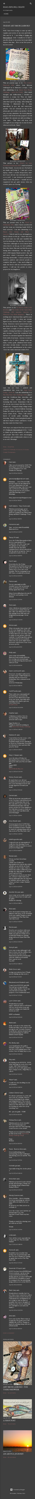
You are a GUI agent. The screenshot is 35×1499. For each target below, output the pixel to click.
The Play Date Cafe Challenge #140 (15, 395)
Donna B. (12, 1250)
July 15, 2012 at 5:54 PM (15, 1114)
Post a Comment (8, 1333)
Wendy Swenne (14, 1195)
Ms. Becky (12, 1043)
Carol (10, 462)
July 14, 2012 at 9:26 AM (15, 749)
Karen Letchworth (15, 671)
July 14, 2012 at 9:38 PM (15, 903)
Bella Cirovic (13, 969)
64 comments (12, 1393)
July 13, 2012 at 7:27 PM (15, 599)
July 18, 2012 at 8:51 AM (15, 1284)
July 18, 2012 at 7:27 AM (15, 1263)
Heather (12, 713)
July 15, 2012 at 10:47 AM (16, 1037)
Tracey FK (12, 537)
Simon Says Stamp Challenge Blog (19, 1134)
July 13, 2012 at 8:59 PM (15, 665)
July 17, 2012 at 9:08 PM (15, 1244)
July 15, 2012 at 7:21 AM (15, 977)
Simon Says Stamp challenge (21, 727)
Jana (10, 1316)
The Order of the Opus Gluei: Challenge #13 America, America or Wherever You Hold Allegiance (17, 312)
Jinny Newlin (13, 821)
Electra (11, 927)
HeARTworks (13, 691)
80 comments (12, 1457)
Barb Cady (12, 1290)
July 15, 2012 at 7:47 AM (15, 995)
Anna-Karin (12, 1179)
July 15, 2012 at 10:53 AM (15, 1054)
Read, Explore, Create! (13, 7)
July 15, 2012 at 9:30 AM (15, 1017)
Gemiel (11, 795)
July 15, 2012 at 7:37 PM (15, 1160)
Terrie (11, 605)
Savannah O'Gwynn (15, 1268)
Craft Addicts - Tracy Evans (18, 506)
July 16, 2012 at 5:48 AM (15, 1173)
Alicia (10, 909)
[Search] (31, 3)
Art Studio (26, 449)
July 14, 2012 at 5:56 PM (15, 850)
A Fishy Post (9, 1420)
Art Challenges (11, 449)
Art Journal (19, 449)
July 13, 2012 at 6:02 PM (15, 576)
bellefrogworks (14, 839)
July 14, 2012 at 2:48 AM (15, 729)
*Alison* (11, 1080)
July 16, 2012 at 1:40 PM (15, 1229)
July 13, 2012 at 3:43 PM (15, 532)
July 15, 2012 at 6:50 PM (15, 1143)
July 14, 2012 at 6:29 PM (15, 886)
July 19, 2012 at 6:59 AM (15, 1328)
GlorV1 (11, 561)
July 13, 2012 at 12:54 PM (15, 473)
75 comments (11, 1424)
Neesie (11, 856)
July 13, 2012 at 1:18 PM (15, 500)
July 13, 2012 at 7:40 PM (15, 619)
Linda (11, 1235)
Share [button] (4, 447)
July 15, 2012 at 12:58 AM (15, 963)
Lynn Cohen (13, 1001)
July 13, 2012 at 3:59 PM (15, 555)
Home (6, 14)
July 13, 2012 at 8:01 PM (15, 647)
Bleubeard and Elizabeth (17, 982)
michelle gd (13, 1166)
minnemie (12, 524)
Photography (11, 452)
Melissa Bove (13, 1120)
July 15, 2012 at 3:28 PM (15, 1087)
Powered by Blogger (19, 1489)
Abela (11, 1023)
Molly (11, 652)
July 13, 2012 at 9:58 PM (15, 685)
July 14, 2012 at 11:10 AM (15, 790)
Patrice (11, 581)
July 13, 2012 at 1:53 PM (15, 519)
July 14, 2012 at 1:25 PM (15, 815)
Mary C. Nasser (14, 755)
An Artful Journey (13, 1454)
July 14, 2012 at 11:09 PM (15, 942)
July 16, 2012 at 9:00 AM (15, 1190)
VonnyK (11, 947)
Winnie (11, 625)
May (10, 1059)
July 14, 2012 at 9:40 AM (15, 771)
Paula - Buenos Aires (16, 1149)
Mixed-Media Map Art (16, 769)
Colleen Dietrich (14, 1093)
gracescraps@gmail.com (17, 479)
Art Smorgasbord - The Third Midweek (15, 1388)
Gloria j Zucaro (14, 777)
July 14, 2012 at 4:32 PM (15, 834)
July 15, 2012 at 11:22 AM (15, 1074)
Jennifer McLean (14, 892)
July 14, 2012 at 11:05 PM (15, 921)
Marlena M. (12, 735)
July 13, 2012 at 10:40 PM (16, 707)
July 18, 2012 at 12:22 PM (16, 1310)
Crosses (5, 452)
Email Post (11, 447)
